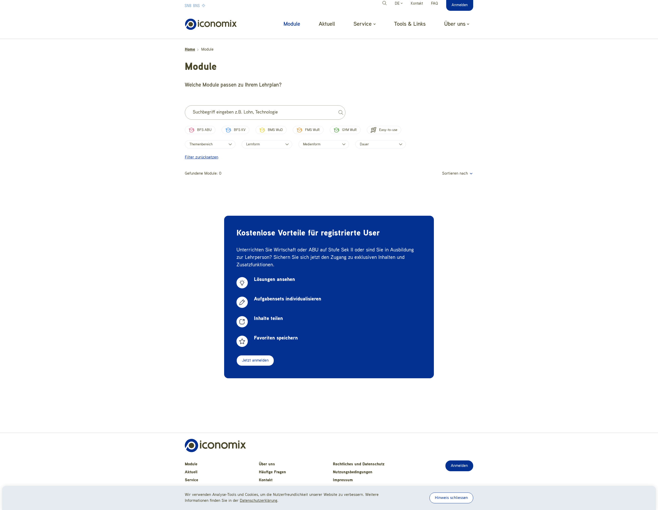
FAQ (434, 4)
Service (191, 480)
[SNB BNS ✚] (210, 5)
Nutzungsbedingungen (352, 472)
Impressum (343, 480)
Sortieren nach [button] (455, 174)
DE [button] (398, 4)
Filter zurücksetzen (201, 157)
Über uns (267, 464)
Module (292, 24)
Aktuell (327, 24)
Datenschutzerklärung (258, 501)
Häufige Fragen (272, 472)
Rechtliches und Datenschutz (359, 464)
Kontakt (417, 4)
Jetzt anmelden (255, 360)
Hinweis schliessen (451, 498)
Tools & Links (410, 24)
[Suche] (385, 4)
